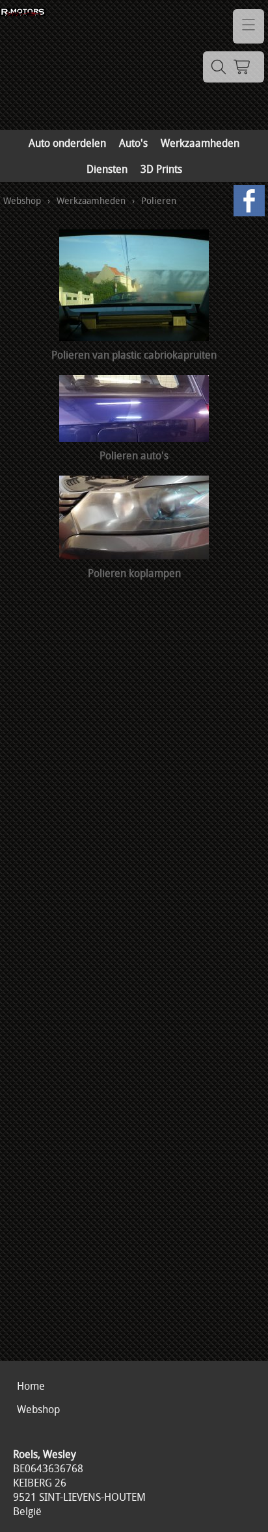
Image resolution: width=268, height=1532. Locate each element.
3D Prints (161, 169)
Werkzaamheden (200, 143)
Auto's (133, 143)
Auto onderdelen (67, 143)
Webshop (22, 200)
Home (31, 1386)
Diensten (107, 169)
